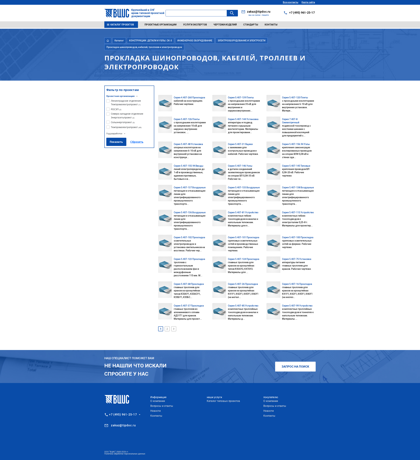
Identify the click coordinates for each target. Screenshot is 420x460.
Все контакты (290, 2)
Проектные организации (161, 24)
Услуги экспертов (195, 24)
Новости (155, 410)
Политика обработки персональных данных (124, 454)
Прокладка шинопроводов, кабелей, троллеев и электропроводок (144, 47)
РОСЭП (116, 109)
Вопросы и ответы (161, 405)
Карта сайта (308, 2)
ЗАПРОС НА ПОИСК (295, 366)
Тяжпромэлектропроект (126, 127)
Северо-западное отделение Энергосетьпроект (127, 115)
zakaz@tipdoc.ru (258, 11)
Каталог (119, 40)
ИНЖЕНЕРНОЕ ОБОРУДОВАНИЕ (194, 40)
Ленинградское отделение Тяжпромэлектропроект (126, 102)
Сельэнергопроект (123, 122)
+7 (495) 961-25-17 (302, 12)
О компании (157, 401)
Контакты (271, 24)
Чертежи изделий (225, 24)
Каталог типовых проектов (223, 401)
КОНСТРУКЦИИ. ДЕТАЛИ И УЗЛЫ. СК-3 (150, 40)
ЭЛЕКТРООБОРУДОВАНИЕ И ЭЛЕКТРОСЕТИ (241, 40)
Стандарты (250, 24)
